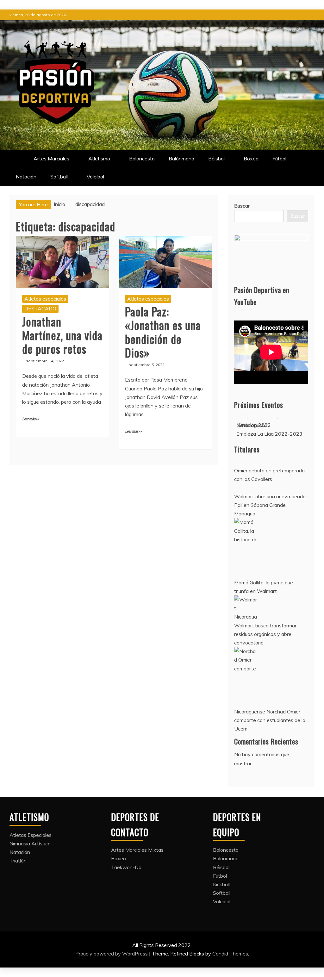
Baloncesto (142, 158)
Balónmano (181, 158)
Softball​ (59, 176)
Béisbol (216, 158)
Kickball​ (221, 884)
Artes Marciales (51, 158)
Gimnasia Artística (30, 843)
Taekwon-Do (126, 867)
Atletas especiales (45, 299)
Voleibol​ (95, 176)
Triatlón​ (18, 860)
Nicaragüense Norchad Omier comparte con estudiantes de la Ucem (269, 720)
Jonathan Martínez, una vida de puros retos (62, 335)
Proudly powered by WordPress (112, 953)
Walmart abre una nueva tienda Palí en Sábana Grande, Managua (270, 505)
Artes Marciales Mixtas (137, 850)
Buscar (242, 205)
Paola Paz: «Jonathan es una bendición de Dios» (163, 332)
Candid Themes (230, 953)
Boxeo (251, 158)
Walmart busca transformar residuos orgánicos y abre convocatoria (265, 634)
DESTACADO (40, 308)
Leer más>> (30, 419)
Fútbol (279, 158)
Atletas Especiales (30, 835)
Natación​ (26, 176)
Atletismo (99, 158)
